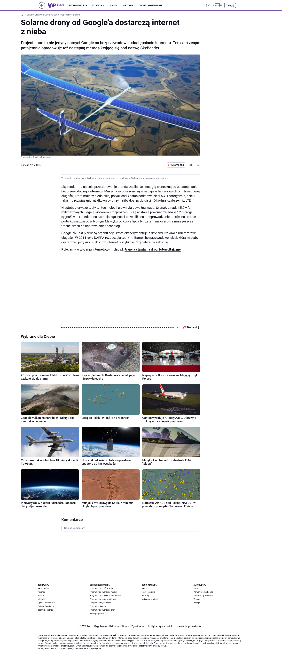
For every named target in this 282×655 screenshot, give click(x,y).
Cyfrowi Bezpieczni (46, 606)
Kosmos (97, 5)
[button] (217, 5)
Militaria (128, 5)
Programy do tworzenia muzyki (103, 592)
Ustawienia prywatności (187, 626)
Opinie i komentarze (151, 5)
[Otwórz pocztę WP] (208, 5)
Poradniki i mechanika (203, 592)
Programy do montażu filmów (103, 599)
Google (66, 233)
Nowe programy (97, 613)
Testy (196, 588)
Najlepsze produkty (150, 599)
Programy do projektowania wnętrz (105, 595)
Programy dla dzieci (98, 606)
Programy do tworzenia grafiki (103, 610)
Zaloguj (230, 5)
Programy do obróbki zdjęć (102, 588)
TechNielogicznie (45, 610)
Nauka (113, 5)
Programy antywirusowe (100, 603)
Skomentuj (177, 164)
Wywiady (198, 599)
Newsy (145, 588)
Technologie (77, 5)
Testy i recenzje (148, 592)
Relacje (197, 603)
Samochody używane (203, 595)
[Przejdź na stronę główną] (42, 7)
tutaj (99, 648)
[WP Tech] (58, 5)
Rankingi (145, 595)
